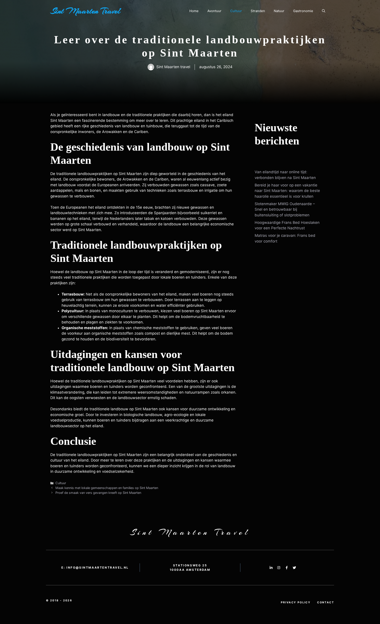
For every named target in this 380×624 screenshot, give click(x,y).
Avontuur (214, 11)
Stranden (258, 11)
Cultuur (236, 11)
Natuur (279, 11)
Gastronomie (303, 11)
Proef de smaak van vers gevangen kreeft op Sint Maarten (98, 492)
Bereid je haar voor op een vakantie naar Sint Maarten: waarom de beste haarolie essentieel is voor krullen (287, 191)
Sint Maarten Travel (85, 10)
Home (194, 11)
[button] (324, 11)
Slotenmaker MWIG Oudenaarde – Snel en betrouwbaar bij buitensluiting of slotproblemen (285, 209)
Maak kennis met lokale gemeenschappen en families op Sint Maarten (106, 488)
